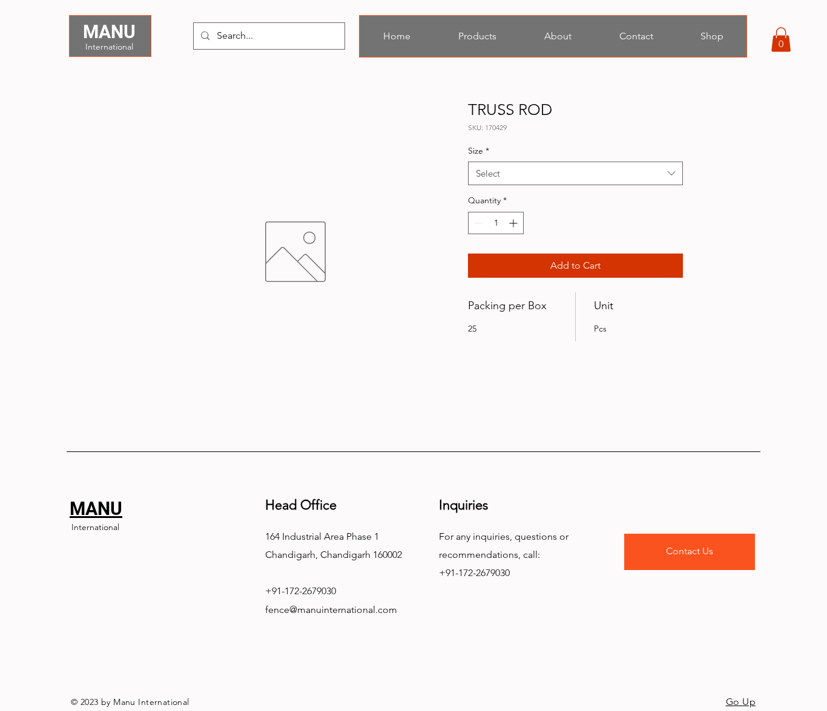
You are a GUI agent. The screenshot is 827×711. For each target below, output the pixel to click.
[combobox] (575, 173)
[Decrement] (477, 223)
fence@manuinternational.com (331, 609)
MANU (109, 31)
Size (478, 150)
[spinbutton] (496, 223)
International (109, 46)
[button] (781, 39)
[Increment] (514, 223)
